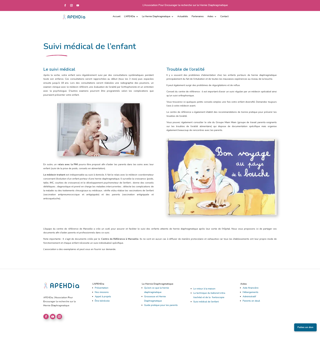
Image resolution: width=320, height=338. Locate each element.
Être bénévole (102, 300)
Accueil (116, 16)
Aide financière (250, 287)
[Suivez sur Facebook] (65, 5)
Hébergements (250, 292)
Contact (224, 16)
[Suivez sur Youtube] (77, 5)
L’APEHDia (129, 16)
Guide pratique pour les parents (161, 305)
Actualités (182, 16)
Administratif (249, 296)
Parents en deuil (251, 300)
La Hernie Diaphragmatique (156, 16)
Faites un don (305, 327)
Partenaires (198, 16)
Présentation (101, 287)
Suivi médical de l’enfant (206, 301)
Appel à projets (103, 296)
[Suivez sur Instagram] (71, 5)
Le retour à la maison (204, 288)
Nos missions (102, 292)
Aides (210, 16)
